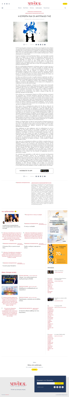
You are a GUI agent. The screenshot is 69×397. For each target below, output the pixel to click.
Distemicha (7, 394)
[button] (65, 8)
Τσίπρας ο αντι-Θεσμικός (58, 270)
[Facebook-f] (2, 4)
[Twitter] (4, 4)
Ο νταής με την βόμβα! (29, 226)
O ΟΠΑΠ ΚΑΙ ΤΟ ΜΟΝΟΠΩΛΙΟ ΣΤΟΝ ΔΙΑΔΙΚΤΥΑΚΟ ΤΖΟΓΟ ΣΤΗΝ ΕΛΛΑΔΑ (11, 227)
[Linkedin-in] (9, 4)
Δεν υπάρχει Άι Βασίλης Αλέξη (59, 334)
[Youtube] (7, 4)
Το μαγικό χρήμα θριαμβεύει (9, 265)
